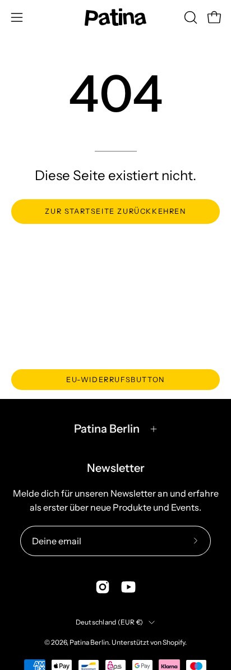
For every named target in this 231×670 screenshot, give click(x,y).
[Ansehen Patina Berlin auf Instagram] (102, 587)
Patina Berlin (107, 428)
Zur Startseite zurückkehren (115, 211)
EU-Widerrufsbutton (115, 379)
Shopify (174, 642)
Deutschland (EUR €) (110, 622)
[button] (189, 17)
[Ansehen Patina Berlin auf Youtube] (128, 587)
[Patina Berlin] (115, 17)
